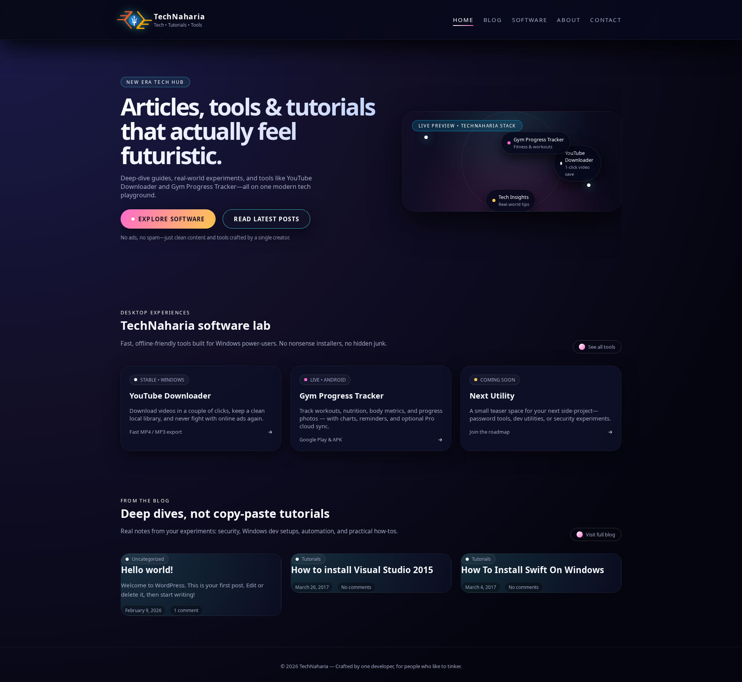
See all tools (601, 346)
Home (463, 20)
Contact (605, 20)
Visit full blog (600, 534)
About (568, 20)
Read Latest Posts (266, 219)
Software (529, 20)
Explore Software (171, 219)
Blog (492, 20)
